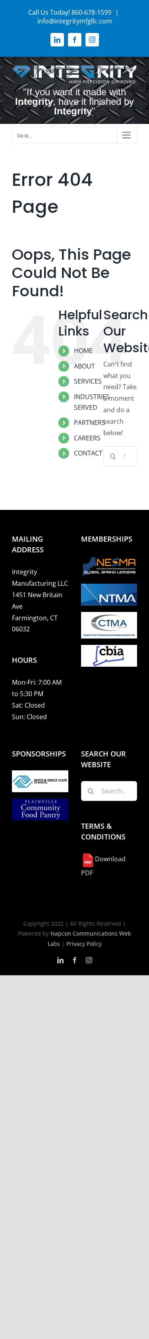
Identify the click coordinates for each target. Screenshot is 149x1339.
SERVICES (88, 381)
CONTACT (88, 453)
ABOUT (84, 366)
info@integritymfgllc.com (74, 21)
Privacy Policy (84, 943)
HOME (83, 350)
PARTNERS (89, 422)
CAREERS (87, 438)
